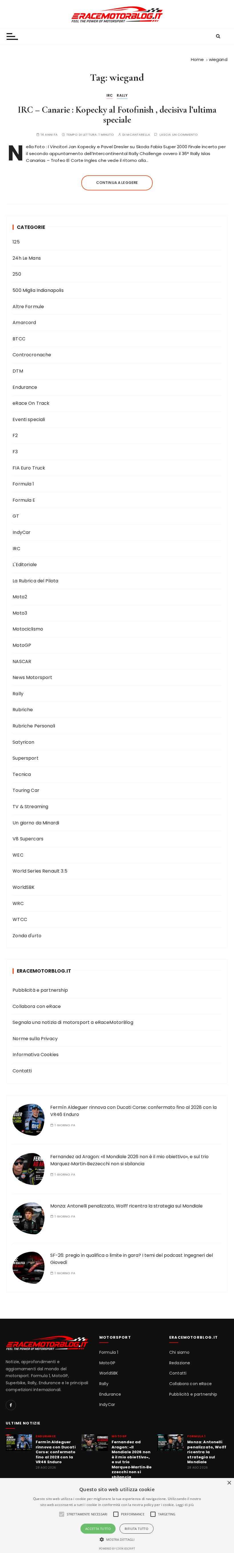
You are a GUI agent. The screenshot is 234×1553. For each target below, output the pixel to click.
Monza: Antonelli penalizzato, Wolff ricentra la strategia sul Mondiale (126, 1206)
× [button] (229, 1483)
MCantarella (138, 134)
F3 (15, 451)
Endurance (25, 387)
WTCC (20, 919)
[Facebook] (11, 1405)
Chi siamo (179, 1352)
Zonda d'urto (27, 935)
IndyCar (22, 532)
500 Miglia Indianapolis (38, 290)
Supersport (26, 758)
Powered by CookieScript (117, 1548)
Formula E (24, 500)
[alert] (117, 1515)
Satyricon (23, 742)
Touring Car (26, 790)
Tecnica (22, 774)
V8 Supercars (28, 839)
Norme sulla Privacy (35, 1038)
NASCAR (22, 661)
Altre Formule (28, 306)
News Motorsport (32, 677)
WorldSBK (24, 887)
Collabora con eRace (37, 1006)
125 (16, 242)
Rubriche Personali (34, 726)
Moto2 (20, 596)
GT (16, 516)
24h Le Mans (27, 258)
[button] (117, 1539)
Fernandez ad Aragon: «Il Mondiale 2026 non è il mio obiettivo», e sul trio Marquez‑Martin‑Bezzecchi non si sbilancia (132, 1459)
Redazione (179, 1363)
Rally (122, 95)
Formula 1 (23, 484)
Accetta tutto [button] (98, 1528)
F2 (15, 435)
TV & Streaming (30, 806)
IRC (109, 95)
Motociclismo (28, 629)
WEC (18, 855)
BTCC (19, 339)
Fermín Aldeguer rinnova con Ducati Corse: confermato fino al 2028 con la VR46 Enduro (56, 1452)
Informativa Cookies (35, 1054)
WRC (18, 903)
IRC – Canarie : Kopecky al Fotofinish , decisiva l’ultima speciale (117, 114)
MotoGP (22, 645)
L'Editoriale (25, 564)
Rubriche (23, 709)
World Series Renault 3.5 (40, 871)
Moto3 (20, 613)
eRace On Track (31, 403)
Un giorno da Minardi (36, 823)
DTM (18, 371)
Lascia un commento (179, 134)
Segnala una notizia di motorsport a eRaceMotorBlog (73, 1022)
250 (17, 274)
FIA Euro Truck (29, 468)
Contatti (22, 1071)
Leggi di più (185, 1505)
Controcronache (32, 354)
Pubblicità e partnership (40, 990)
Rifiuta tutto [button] (136, 1528)
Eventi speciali (29, 419)
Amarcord (24, 322)
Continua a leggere (117, 182)
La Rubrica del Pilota (35, 581)
